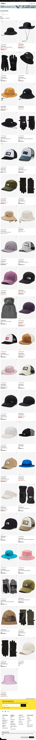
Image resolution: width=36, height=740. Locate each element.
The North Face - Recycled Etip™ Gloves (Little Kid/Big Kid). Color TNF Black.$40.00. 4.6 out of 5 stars (26, 127)
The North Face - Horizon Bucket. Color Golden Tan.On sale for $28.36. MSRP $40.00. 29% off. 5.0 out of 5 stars (9, 97)
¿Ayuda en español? (12, 722)
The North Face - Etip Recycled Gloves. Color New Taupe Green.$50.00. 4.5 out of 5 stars (26, 621)
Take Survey (21, 722)
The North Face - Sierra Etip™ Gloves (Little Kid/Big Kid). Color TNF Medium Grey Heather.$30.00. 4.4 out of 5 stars (9, 590)
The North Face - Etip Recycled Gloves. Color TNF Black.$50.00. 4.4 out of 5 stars (9, 652)
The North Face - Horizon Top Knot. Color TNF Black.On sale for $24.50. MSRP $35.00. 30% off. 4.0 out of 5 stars (26, 405)
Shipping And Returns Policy (12, 724)
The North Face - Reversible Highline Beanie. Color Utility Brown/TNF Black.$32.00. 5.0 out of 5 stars (9, 621)
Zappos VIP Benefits (4, 726)
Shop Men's (33, 7)
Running (28, 721)
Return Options (13, 729)
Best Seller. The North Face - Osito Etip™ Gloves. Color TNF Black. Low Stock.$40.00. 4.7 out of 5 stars (9, 66)
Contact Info (12, 719)
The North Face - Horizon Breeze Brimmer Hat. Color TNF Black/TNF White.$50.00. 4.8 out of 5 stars (9, 127)
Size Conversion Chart (21, 717)
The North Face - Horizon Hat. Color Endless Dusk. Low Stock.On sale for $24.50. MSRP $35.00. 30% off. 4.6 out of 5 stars (26, 311)
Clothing (28, 718)
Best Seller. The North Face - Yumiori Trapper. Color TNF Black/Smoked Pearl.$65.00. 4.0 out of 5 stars (26, 436)
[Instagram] (3, 711)
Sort (7, 14)
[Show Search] (30, 3)
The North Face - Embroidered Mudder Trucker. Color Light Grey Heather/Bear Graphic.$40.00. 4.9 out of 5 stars (26, 250)
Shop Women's (27, 7)
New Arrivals (29, 720)
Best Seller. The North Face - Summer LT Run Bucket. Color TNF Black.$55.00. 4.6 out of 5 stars (26, 66)
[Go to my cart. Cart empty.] (32, 3)
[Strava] (8, 711)
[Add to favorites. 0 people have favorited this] (17, 21)
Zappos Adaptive (30, 724)
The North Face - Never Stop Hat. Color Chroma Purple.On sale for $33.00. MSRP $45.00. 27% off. (9, 280)
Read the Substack (22, 0)
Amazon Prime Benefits (4, 723)
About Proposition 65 (13, 727)
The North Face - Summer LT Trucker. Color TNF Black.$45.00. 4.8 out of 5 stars (9, 405)
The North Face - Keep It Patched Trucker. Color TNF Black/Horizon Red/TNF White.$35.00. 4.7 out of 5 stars (9, 343)
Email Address (5, 705)
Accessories (7, 18)
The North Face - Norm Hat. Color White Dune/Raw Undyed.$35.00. (26, 652)
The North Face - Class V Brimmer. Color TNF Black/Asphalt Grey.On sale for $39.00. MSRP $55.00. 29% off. (26, 97)
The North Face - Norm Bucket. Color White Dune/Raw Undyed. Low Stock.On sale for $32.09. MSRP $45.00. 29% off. (26, 219)
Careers (3, 718)
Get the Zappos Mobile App (5, 721)
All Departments (30, 726)
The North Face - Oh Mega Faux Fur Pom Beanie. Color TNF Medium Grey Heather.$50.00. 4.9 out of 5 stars (9, 311)
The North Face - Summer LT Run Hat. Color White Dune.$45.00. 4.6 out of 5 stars (9, 436)
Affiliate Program (22, 719)
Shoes (28, 723)
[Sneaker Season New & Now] (18, 6)
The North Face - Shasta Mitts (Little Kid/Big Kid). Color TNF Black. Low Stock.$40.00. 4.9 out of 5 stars (26, 497)
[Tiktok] (5, 711)
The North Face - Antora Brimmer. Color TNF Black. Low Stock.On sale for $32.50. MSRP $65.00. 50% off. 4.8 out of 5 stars (26, 35)
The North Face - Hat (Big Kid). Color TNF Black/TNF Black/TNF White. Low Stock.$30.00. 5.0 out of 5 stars (9, 528)
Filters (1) (4, 14)
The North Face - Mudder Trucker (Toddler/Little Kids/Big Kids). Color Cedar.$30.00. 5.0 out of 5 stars (26, 528)
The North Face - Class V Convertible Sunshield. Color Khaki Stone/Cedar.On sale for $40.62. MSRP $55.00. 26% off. (9, 219)
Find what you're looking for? (30, 698)
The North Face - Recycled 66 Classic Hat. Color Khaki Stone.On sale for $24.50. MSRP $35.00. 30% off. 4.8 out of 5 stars (9, 467)
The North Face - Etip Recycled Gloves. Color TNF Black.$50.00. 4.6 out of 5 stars (26, 189)
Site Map (20, 721)
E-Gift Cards (21, 724)
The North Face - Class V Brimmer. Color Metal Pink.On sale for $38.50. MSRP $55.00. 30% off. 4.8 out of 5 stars (9, 374)
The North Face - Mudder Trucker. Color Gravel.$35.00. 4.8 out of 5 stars (26, 374)
